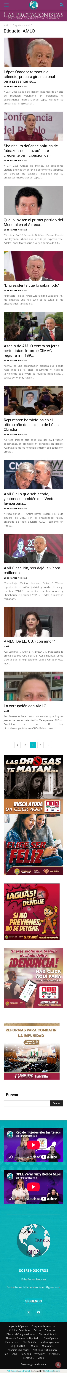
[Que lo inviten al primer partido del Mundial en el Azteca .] (33, 200)
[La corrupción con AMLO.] (33, 686)
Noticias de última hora (45, 1350)
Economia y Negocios (18, 1350)
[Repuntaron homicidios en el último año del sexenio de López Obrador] (33, 400)
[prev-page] (17, 745)
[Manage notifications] (58, 1365)
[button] (6, 5)
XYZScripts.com (52, 1371)
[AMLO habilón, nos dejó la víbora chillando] (33, 548)
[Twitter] (28, 1312)
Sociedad (26, 1354)
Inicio (6, 25)
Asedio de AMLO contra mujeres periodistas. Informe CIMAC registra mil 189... (32, 351)
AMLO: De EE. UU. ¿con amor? (29, 641)
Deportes (50, 1330)
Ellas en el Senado (48, 1334)
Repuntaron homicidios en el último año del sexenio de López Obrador (32, 425)
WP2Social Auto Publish (19, 1371)
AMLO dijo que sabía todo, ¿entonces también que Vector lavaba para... (30, 499)
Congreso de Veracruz (43, 1326)
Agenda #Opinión (18, 1326)
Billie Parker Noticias (15, 86)
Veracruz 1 (40, 1354)
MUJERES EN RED (19, 1346)
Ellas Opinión (29, 1342)
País (6, 1354)
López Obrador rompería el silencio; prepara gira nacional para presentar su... (29, 77)
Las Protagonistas (49, 1342)
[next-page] (48, 745)
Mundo (35, 1346)
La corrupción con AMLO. (25, 706)
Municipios (47, 1346)
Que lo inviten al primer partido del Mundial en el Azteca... (33, 222)
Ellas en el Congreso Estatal (21, 1334)
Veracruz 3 (28, 1357)
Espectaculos (12, 1342)
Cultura (37, 1330)
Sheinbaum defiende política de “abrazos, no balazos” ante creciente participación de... (31, 151)
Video (41, 1357)
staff (6, 646)
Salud (14, 1354)
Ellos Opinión (51, 1338)
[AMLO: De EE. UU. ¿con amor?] (33, 622)
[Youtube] (38, 1312)
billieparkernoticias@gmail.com (41, 1287)
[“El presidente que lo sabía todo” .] (33, 266)
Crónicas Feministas (19, 1330)
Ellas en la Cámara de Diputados (23, 1338)
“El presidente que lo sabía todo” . (32, 285)
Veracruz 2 (54, 1354)
